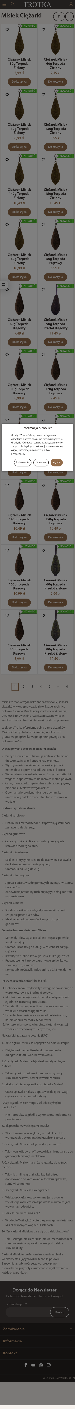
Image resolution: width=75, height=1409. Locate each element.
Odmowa (41, 462)
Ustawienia (22, 462)
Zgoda (56, 462)
